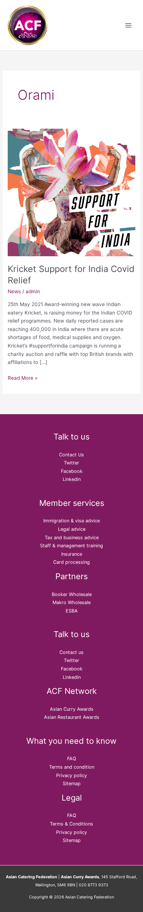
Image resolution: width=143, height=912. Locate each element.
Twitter (71, 463)
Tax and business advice (72, 537)
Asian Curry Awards (72, 709)
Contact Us (71, 454)
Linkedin (72, 479)
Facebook (71, 471)
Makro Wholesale (71, 602)
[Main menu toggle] (128, 25)
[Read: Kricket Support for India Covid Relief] (71, 192)
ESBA (72, 611)
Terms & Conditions (71, 824)
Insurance (71, 554)
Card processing (71, 562)
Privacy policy (71, 775)
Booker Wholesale (72, 594)
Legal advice (71, 529)
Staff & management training (71, 545)
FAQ (71, 758)
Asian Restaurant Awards (71, 717)
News (14, 291)
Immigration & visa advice (71, 520)
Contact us (71, 652)
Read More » (22, 377)
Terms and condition (71, 767)
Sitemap (72, 783)
